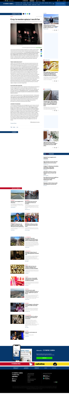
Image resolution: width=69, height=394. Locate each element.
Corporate (29, 381)
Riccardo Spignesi (46, 175)
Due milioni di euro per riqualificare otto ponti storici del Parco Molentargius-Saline (51, 178)
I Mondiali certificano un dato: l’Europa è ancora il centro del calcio (50, 173)
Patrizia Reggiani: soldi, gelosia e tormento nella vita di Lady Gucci (31, 305)
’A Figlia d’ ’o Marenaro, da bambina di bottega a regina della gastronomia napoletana (51, 167)
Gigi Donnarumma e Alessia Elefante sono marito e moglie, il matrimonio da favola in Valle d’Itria (50, 144)
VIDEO (55, 27)
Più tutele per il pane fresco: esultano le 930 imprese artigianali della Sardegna (51, 74)
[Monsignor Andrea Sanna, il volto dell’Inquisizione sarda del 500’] (17, 255)
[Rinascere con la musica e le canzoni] (17, 335)
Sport (40, 2)
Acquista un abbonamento (26, 368)
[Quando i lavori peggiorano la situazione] (17, 194)
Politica (33, 2)
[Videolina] (25, 0)
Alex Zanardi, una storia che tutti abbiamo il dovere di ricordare (50, 162)
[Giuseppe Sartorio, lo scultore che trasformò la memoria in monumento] (17, 319)
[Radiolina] (32, 0)
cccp (17, 127)
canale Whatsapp (39, 47)
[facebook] (5, 0)
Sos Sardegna (25, 4)
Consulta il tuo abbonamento (15, 368)
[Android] (50, 378)
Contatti (28, 377)
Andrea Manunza (46, 159)
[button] (23, 14)
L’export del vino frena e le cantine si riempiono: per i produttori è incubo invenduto (31, 267)
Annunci (43, 2)
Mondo (30, 2)
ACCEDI (64, 0)
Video (21, 2)
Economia (36, 2)
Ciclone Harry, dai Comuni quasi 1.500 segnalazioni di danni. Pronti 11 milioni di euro (50, 103)
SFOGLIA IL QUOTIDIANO (60, 3)
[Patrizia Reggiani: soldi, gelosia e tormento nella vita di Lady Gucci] (17, 307)
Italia (27, 2)
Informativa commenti (30, 380)
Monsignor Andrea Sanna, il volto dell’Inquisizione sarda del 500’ (51, 183)
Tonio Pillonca (45, 169)
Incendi (38, 4)
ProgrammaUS (17, 2)
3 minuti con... (16, 14)
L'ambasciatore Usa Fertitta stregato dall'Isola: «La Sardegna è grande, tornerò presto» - (51, 26)
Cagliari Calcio (34, 4)
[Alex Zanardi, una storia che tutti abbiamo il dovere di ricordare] (32, 194)
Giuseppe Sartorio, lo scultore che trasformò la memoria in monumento (31, 317)
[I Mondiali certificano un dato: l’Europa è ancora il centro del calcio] (32, 217)
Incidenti (29, 4)
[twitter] (4, 0)
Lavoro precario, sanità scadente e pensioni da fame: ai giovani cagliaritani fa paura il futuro (31, 292)
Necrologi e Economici (30, 374)
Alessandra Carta (46, 164)
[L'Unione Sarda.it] (8, 3)
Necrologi (46, 2)
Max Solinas (45, 185)
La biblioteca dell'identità (37, 368)
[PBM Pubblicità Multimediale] (43, 0)
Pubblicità (28, 376)
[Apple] (50, 376)
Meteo (50, 2)
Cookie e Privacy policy (30, 373)
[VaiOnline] (38, 0)
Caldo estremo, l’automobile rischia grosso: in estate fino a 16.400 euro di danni (31, 279)
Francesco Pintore (13, 123)
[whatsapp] (7, 0)
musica (14, 127)
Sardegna (24, 2)
